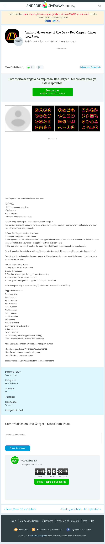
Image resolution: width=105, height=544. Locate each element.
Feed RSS (23, 529)
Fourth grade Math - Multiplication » (81, 509)
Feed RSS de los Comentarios (49, 529)
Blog (92, 521)
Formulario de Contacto (67, 521)
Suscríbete (47, 521)
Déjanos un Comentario (90, 67)
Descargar (52, 92)
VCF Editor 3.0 (29, 460)
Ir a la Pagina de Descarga (51, 481)
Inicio (13, 521)
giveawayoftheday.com (38, 536)
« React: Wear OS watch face (20, 509)
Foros (84, 521)
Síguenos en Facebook (81, 529)
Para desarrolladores (29, 521)
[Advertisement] (63, 55)
